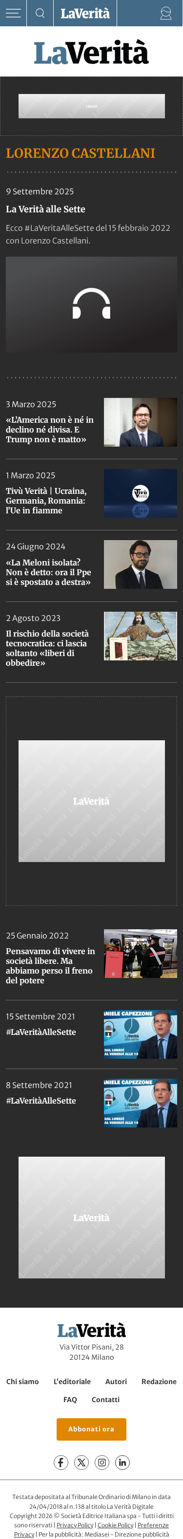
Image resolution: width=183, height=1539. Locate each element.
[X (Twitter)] (81, 1462)
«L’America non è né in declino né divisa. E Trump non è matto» (50, 429)
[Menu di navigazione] (13, 13)
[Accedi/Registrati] (166, 13)
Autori (116, 1381)
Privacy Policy (75, 1525)
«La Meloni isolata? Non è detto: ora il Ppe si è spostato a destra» (48, 572)
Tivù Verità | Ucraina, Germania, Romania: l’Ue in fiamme (46, 500)
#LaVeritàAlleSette (41, 1032)
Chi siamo (22, 1381)
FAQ (70, 1399)
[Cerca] (40, 13)
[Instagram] (102, 1462)
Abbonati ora (91, 1429)
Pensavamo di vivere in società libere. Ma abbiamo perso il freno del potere (50, 965)
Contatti (106, 1399)
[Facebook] (61, 1462)
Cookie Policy (115, 1525)
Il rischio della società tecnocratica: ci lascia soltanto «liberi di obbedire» (47, 648)
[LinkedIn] (122, 1462)
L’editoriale (72, 1381)
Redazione (159, 1381)
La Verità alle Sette (45, 209)
